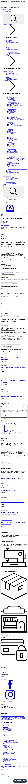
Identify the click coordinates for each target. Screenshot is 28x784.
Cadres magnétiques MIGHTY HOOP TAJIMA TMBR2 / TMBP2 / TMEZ (16, 159)
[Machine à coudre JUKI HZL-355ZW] (5, 476)
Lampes (10, 162)
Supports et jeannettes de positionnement (17, 160)
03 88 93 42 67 (4, 676)
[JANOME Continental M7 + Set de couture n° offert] (4, 365)
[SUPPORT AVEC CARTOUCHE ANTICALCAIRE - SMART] (4, 510)
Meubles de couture (10, 46)
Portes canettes (11, 106)
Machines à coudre (9, 41)
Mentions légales (4, 766)
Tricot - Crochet (11, 140)
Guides (10, 164)
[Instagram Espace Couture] (10, 699)
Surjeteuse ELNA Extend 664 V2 (9, 490)
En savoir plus (4, 415)
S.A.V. (7, 767)
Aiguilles (7, 166)
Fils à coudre (8, 170)
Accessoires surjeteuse (10, 120)
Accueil (2, 223)
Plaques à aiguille (12, 107)
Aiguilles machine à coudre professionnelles (17, 169)
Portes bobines (11, 123)
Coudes (10, 137)
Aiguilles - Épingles (12, 151)
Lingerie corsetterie (12, 139)
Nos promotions (18, 716)
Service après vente (8, 718)
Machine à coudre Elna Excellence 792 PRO (12, 396)
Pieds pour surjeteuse (13, 124)
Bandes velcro (11, 130)
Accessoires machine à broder (12, 97)
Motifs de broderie (9, 171)
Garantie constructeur (17, 718)
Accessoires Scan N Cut (11, 165)
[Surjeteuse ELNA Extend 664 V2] (4, 487)
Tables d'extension (12, 109)
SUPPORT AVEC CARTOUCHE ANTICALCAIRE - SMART (10, 513)
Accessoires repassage (13, 52)
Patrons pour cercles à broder (14, 103)
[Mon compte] (6, 202)
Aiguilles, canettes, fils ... (13, 163)
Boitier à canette (12, 110)
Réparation (10, 138)
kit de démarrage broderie (11, 98)
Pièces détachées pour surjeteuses (15, 125)
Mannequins (11, 144)
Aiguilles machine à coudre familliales (16, 167)
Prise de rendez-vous (10, 177)
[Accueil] (4, 9)
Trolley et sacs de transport (14, 116)
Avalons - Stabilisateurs (13, 100)
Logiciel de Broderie (10, 44)
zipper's (10, 142)
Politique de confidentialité (13, 766)
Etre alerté (15, 283)
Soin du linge (11, 133)
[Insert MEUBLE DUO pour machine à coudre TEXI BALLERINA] (6, 520)
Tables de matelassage (13, 117)
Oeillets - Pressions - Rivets (14, 135)
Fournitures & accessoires (8, 80)
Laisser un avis (4, 679)
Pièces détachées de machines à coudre (16, 119)
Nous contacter (4, 538)
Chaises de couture (12, 127)
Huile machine (11, 113)
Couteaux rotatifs (12, 132)
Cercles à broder (12, 102)
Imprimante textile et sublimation (12, 49)
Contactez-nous (4, 324)
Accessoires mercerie (10, 126)
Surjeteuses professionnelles (11, 75)
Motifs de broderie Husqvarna (14, 173)
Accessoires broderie (10, 99)
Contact (4, 184)
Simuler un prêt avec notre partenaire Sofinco (11, 316)
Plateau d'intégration (12, 111)
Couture (10, 115)
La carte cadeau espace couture (12, 178)
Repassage (8, 50)
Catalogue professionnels (8, 55)
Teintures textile (11, 143)
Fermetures (10, 129)
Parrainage (8, 180)
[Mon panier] (6, 198)
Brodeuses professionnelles (11, 72)
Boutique (6, 223)
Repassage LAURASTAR (14, 53)
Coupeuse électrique (10, 73)
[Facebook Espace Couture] (10, 689)
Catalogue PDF (17, 717)
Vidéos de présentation (8, 717)
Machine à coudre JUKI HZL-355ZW (11, 478)
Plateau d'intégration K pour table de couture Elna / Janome (13, 272)
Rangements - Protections (13, 152)
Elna (1, 249)
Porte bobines (11, 112)
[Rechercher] (13, 19)
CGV (21, 766)
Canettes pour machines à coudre (15, 105)
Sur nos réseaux (11, 716)
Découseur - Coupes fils (13, 147)
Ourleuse (7, 77)
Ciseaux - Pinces (12, 146)
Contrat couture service (10, 182)
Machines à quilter (9, 47)
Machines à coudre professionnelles (13, 74)
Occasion (8, 54)
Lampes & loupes (12, 145)
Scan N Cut (8, 48)
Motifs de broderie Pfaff (13, 172)
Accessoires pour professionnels (12, 153)
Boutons (10, 131)
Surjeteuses (8, 43)
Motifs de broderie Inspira (14, 175)
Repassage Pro (9, 78)
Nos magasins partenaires (11, 183)
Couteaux (10, 122)
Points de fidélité (9, 179)
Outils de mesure (12, 150)
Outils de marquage (12, 149)
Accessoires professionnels (11, 79)
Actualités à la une (4, 716)
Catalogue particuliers (7, 24)
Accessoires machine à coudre (12, 104)
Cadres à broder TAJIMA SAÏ (14, 155)
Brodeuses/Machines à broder (12, 42)
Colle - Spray (11, 136)
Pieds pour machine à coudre (14, 118)
